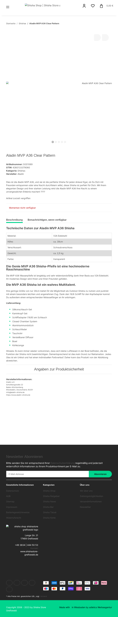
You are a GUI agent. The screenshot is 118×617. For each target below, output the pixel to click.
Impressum (11, 507)
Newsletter (85, 507)
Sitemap (10, 501)
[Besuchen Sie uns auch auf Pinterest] (32, 582)
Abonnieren (100, 474)
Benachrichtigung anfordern (24, 424)
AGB (8, 496)
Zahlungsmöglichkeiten (91, 496)
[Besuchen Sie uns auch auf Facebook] (9, 582)
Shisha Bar (48, 507)
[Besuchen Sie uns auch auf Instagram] (9, 589)
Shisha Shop (49, 490)
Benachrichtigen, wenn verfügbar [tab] (47, 220)
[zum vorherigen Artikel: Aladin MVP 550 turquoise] (102, 23)
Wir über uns (86, 490)
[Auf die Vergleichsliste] (97, 37)
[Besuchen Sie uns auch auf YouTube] (24, 582)
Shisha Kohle (49, 517)
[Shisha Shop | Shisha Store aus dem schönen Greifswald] (42, 5)
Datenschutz (12, 490)
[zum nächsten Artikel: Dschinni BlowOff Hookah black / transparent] (108, 23)
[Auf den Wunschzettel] (105, 37)
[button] (84, 6)
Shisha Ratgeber (51, 496)
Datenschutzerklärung (63, 463)
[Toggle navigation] (7, 3)
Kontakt (34, 548)
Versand (43, 596)
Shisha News (49, 501)
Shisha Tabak (50, 512)
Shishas (21, 170)
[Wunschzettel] (92, 6)
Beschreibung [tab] (14, 220)
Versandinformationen (91, 501)
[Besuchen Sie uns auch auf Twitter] (17, 582)
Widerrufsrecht (13, 517)
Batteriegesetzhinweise (18, 512)
